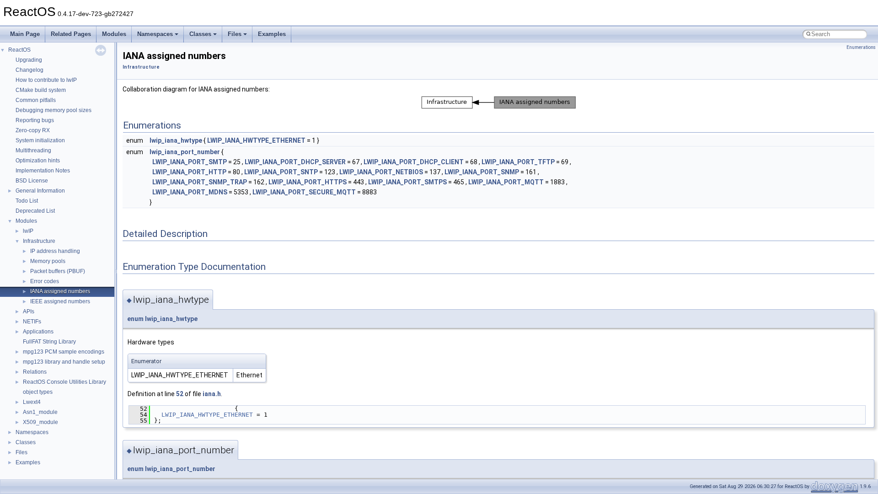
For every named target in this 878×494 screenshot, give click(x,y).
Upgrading (29, 60)
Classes (200, 34)
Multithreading (33, 150)
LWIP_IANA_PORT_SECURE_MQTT (304, 192)
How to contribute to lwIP (46, 80)
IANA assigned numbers (60, 291)
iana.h (212, 393)
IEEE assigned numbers (60, 301)
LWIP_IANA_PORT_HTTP (189, 172)
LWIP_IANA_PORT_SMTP (189, 162)
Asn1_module (40, 412)
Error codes (44, 281)
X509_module (40, 422)
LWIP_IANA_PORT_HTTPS (307, 182)
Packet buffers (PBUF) (57, 271)
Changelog (29, 70)
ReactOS (19, 50)
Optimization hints (38, 160)
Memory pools (47, 261)
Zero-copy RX (33, 130)
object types (38, 392)
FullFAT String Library (49, 341)
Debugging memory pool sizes (53, 110)
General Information (40, 191)
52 (179, 393)
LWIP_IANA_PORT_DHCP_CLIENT (414, 162)
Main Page (25, 34)
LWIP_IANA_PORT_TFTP (518, 162)
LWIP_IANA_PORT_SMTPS (407, 182)
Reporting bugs (35, 120)
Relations (35, 372)
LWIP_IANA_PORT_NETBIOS (381, 172)
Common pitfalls (36, 100)
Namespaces (155, 34)
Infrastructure (39, 241)
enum (135, 318)
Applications (38, 331)
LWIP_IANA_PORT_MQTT (506, 182)
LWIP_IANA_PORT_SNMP (481, 172)
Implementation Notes (43, 170)
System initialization (40, 140)
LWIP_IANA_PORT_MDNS (189, 192)
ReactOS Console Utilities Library (64, 382)
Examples (272, 34)
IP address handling (55, 251)
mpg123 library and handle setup (64, 362)
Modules (114, 34)
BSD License (32, 180)
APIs (28, 311)
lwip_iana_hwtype (176, 140)
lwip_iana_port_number (185, 152)
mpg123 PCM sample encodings (63, 352)
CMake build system (41, 90)
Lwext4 (32, 402)
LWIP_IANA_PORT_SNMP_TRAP (199, 182)
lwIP (28, 231)
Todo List (27, 201)
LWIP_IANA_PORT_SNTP (281, 172)
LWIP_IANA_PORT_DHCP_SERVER (295, 162)
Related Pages (71, 34)
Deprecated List (35, 211)
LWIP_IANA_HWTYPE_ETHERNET (256, 140)
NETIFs (32, 321)
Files (234, 34)
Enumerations (861, 47)
